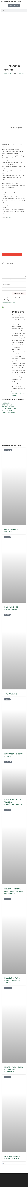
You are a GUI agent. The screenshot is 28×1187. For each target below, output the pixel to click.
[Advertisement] (14, 34)
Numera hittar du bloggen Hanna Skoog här (18, 393)
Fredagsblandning (9, 409)
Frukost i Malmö (8, 407)
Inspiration (21, 73)
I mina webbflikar (8, 412)
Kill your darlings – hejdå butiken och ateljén (13, 980)
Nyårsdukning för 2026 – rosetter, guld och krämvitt (13, 891)
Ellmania (9, 217)
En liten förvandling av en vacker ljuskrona (13, 1069)
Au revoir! (5, 403)
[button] (4, 254)
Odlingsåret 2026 (11, 694)
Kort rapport (7, 410)
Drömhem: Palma (8, 405)
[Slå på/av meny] (14, 50)
